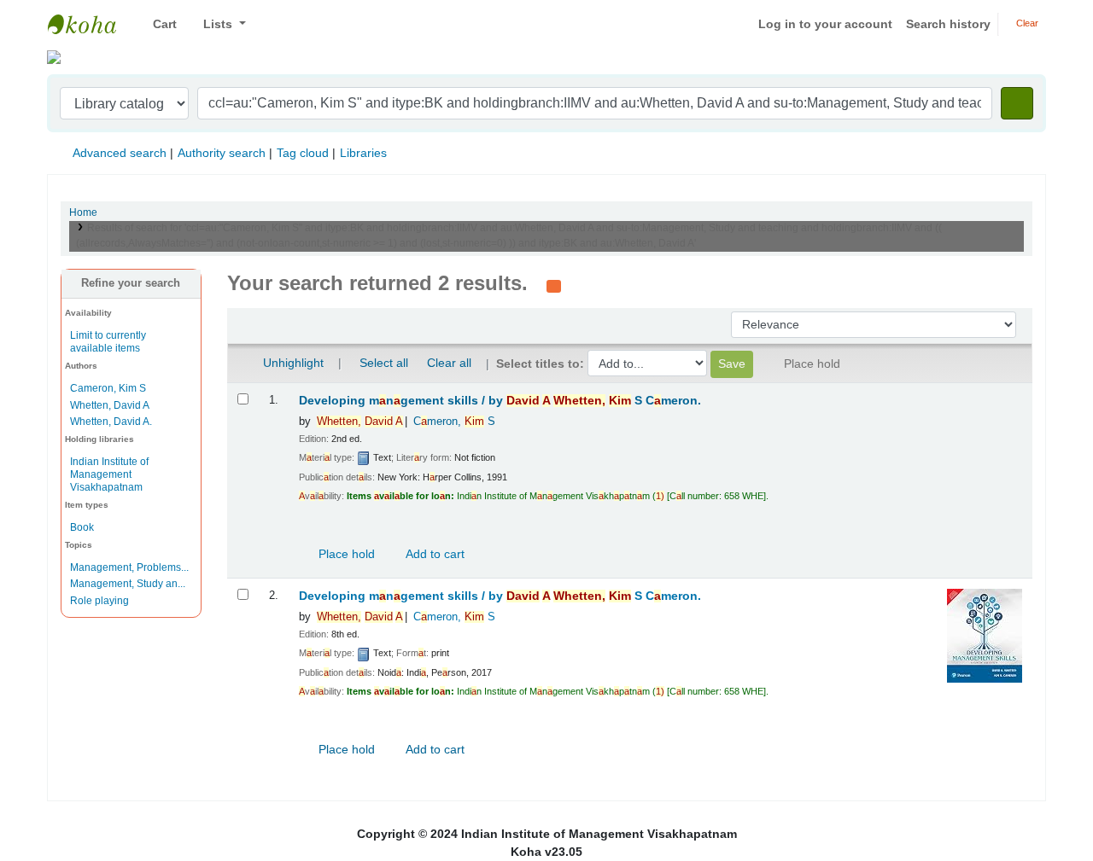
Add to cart (434, 554)
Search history (948, 24)
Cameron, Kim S (108, 388)
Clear (1026, 23)
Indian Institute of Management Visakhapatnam (90, 24)
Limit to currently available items (108, 341)
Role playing (99, 601)
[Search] (1017, 103)
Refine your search (130, 283)
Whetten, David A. (111, 422)
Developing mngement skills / (500, 400)
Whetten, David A (109, 405)
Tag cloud (303, 153)
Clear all (449, 362)
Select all (383, 362)
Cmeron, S (454, 422)
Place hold (345, 554)
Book (82, 527)
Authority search (222, 153)
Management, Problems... (129, 567)
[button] (158, 24)
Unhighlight (292, 362)
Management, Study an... (127, 584)
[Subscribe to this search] (554, 285)
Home (83, 212)
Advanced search (120, 153)
